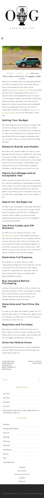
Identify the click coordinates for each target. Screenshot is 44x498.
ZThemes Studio (36, 493)
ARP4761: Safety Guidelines (35, 362)
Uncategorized (9, 462)
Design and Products (11, 428)
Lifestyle (20, 73)
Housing (6, 437)
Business (10, 73)
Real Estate (7, 450)
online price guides (11, 235)
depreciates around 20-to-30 (19, 90)
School (5, 454)
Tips (27, 73)
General (6, 433)
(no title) (6, 393)
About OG (22, 481)
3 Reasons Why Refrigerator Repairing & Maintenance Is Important (9, 365)
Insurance (7, 441)
